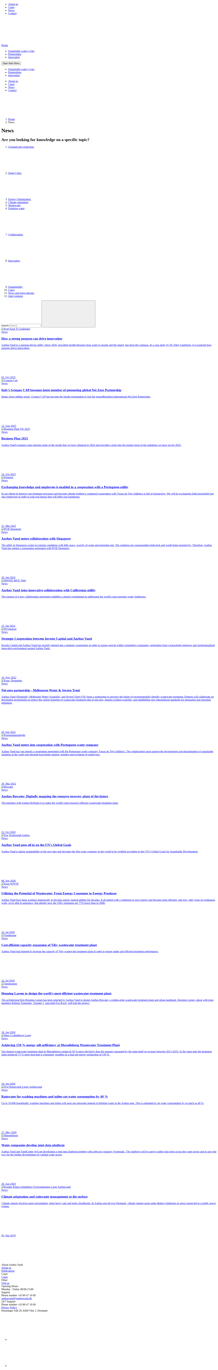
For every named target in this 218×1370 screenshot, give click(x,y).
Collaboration (16, 234)
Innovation (14, 57)
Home (11, 119)
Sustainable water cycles (21, 51)
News (11, 10)
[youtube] (33, 1365)
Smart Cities (15, 173)
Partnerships (14, 54)
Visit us (5, 1283)
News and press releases (21, 293)
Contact (12, 13)
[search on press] (68, 313)
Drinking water (16, 208)
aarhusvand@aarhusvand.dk (16, 1298)
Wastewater (14, 205)
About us (13, 4)
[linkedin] (33, 1339)
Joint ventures (15, 296)
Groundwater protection (21, 146)
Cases (11, 7)
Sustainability (15, 286)
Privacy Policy (9, 1307)
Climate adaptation (18, 202)
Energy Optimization (19, 199)
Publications (7, 1270)
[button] (11, 63)
